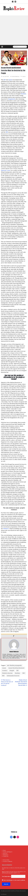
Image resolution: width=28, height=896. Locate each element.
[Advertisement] (14, 30)
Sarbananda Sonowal (13, 675)
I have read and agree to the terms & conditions (14, 880)
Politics (24, 76)
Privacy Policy (6, 860)
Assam (10, 79)
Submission (5, 854)
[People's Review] (14, 8)
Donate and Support (7, 851)
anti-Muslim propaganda (14, 665)
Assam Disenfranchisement (16, 668)
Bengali (12, 670)
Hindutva (6, 528)
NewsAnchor (23, 890)
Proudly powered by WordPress (8, 890)
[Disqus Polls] (14, 705)
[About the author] (14, 636)
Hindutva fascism (7, 673)
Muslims (23, 94)
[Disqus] (14, 741)
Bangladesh (11, 99)
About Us (5, 853)
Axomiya (4, 670)
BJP (5, 79)
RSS (7, 132)
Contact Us (5, 856)
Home (4, 850)
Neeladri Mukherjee (15, 76)
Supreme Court (5, 170)
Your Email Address (6, 876)
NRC (23, 673)
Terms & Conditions (7, 861)
